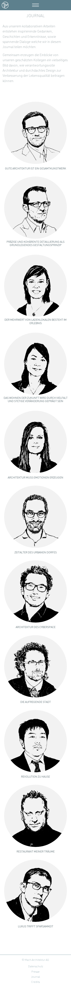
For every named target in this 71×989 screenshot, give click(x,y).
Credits (35, 982)
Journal (35, 977)
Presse (35, 972)
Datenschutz (35, 966)
